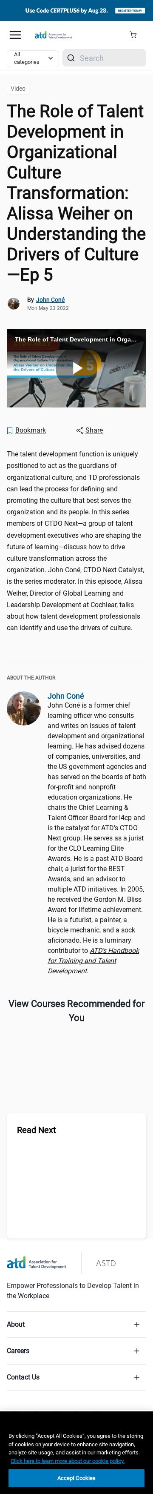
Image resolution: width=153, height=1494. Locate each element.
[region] (76, 1452)
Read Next (36, 1130)
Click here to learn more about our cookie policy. (68, 1461)
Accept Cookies (76, 1478)
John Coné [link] (50, 299)
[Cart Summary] (136, 34)
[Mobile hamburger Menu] (15, 35)
